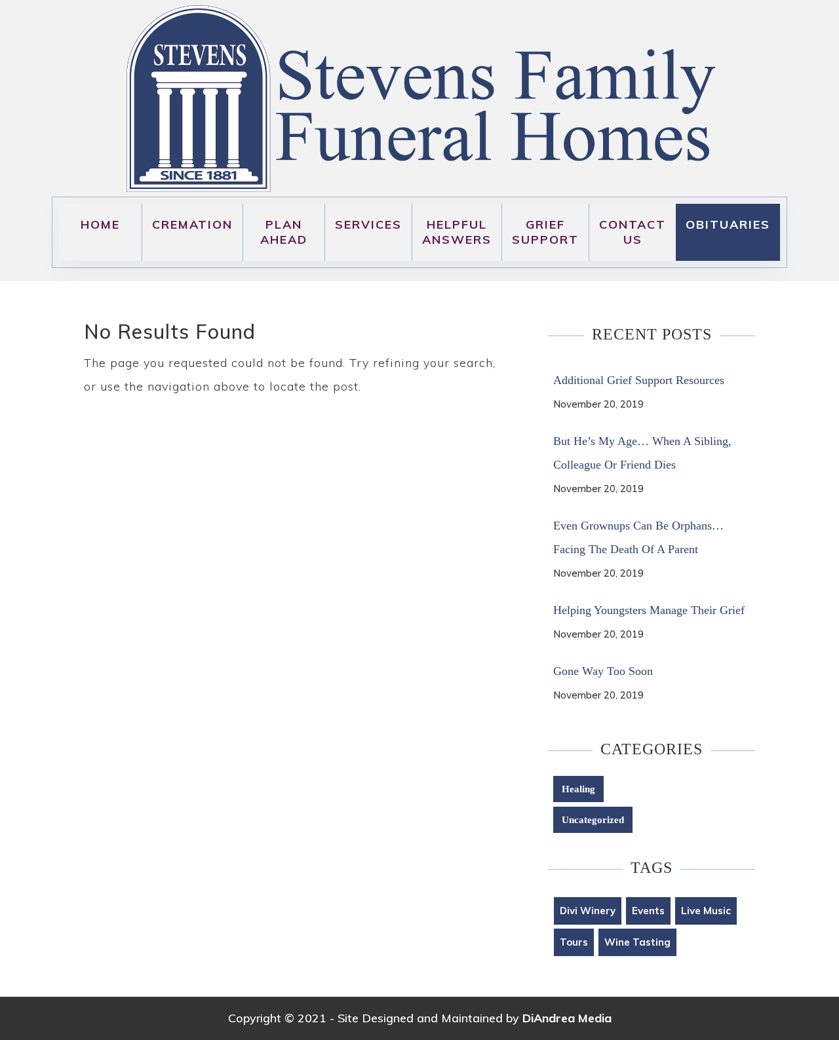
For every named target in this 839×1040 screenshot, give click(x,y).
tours (574, 942)
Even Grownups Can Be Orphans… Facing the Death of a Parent (638, 537)
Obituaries (728, 224)
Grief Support (545, 232)
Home (100, 224)
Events (648, 910)
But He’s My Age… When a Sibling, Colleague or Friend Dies (642, 452)
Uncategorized (593, 820)
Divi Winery (587, 910)
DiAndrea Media (567, 1018)
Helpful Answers (457, 232)
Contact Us (632, 232)
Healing (578, 789)
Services (368, 224)
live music (706, 910)
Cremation (192, 224)
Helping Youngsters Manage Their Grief (649, 610)
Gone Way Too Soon (603, 671)
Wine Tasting (637, 942)
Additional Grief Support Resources (638, 380)
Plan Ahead (283, 232)
